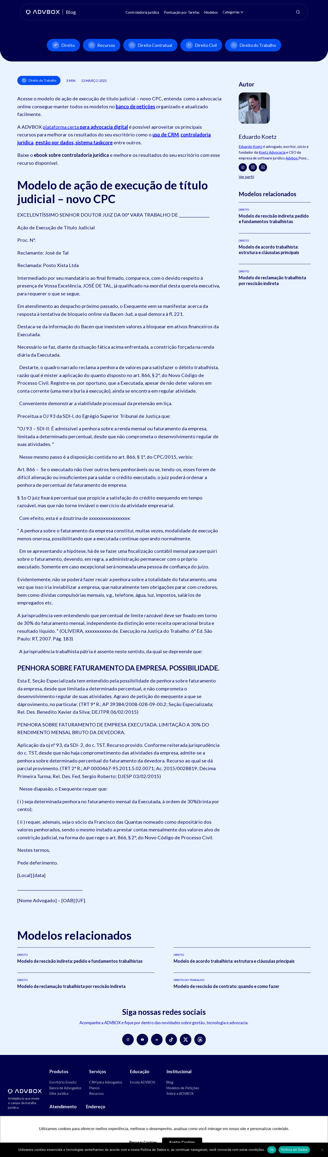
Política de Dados (294, 1149)
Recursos (106, 45)
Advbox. (291, 158)
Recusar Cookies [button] (143, 1142)
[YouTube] (142, 1039)
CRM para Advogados (105, 1082)
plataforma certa (85, 127)
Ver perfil (246, 176)
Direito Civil (206, 45)
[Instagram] (253, 167)
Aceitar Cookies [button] (182, 1142)
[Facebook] (243, 167)
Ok (272, 1149)
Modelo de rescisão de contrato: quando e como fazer (226, 986)
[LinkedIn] (263, 167)
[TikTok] (171, 1039)
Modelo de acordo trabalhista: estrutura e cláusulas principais (269, 249)
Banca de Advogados (65, 1088)
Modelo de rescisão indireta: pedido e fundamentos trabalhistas (274, 218)
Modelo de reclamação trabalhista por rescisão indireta (272, 280)
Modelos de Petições (182, 1088)
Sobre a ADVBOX (180, 1093)
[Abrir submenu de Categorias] (242, 12)
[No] (322, 1149)
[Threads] (200, 1039)
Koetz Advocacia (272, 152)
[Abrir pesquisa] (298, 12)
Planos (94, 1088)
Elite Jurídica (58, 1093)
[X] (185, 1039)
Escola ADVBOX (142, 1082)
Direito (68, 45)
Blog (169, 1082)
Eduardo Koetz (250, 146)
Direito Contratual (155, 45)
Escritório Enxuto (63, 1082)
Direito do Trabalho (257, 45)
